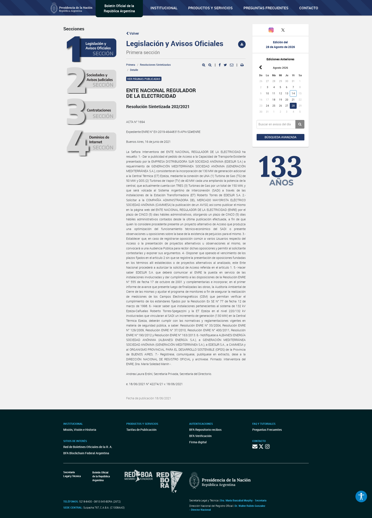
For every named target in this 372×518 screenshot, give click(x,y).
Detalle (134, 70)
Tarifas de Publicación (141, 430)
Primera (130, 64)
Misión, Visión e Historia (79, 430)
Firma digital (198, 442)
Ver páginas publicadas (143, 79)
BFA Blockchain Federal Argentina (86, 453)
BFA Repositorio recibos (205, 430)
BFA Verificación (200, 436)
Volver (134, 33)
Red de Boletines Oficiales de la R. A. (87, 447)
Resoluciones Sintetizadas (155, 64)
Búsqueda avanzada (280, 137)
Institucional (163, 7)
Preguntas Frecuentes (265, 7)
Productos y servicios (210, 7)
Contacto (308, 7)
